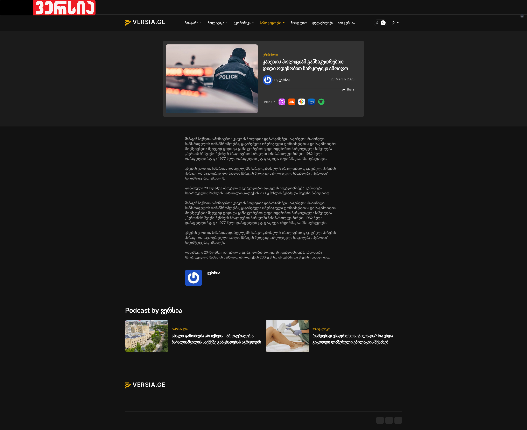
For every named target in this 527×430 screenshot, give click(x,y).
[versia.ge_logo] (48, 7)
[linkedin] (398, 420)
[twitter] (389, 420)
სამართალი (179, 329)
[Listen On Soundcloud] (291, 102)
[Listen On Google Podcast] (301, 102)
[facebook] (380, 420)
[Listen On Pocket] (311, 102)
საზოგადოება (321, 329)
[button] (193, 23)
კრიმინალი (270, 54)
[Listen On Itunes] (282, 102)
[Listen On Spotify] (321, 102)
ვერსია (213, 272)
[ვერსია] (268, 80)
